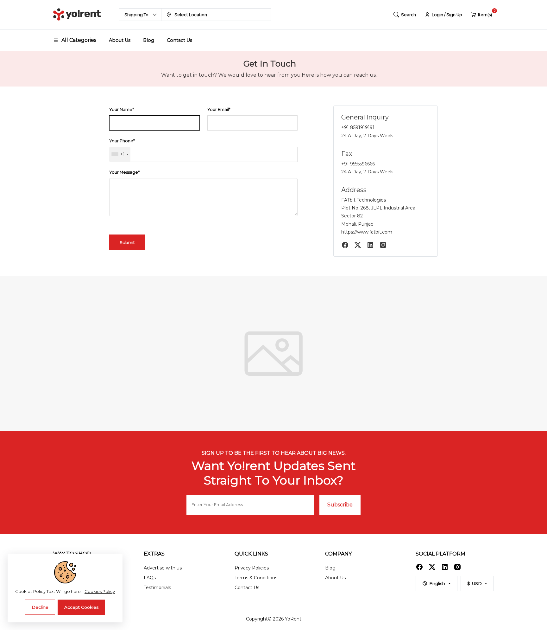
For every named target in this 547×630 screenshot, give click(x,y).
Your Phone (122, 140)
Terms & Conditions (256, 578)
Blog (148, 40)
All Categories (78, 40)
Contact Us (179, 40)
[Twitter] (358, 245)
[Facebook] (345, 245)
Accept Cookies (81, 607)
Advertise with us (163, 568)
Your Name (121, 109)
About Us (119, 40)
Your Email (218, 109)
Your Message (124, 172)
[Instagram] (383, 245)
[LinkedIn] (370, 245)
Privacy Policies (252, 568)
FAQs (150, 578)
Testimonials (157, 587)
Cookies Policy (100, 591)
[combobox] (119, 154)
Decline (40, 607)
